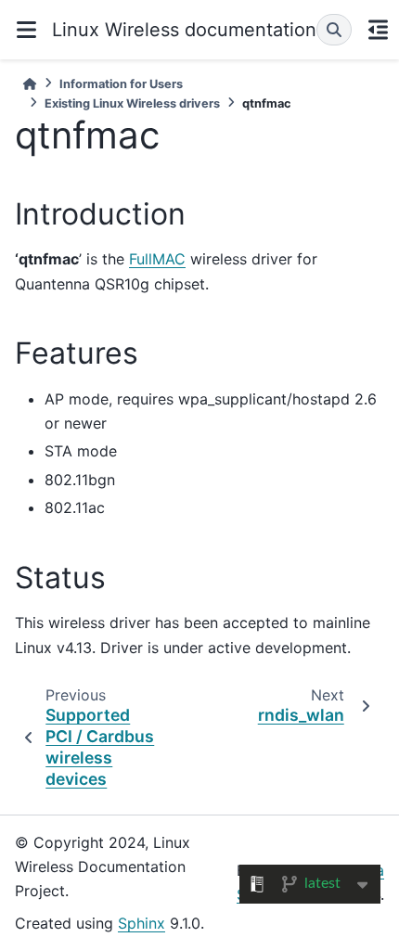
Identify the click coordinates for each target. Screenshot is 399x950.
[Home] (29, 84)
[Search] (334, 29)
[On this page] (378, 29)
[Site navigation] (26, 29)
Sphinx (141, 923)
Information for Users (121, 84)
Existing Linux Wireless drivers (132, 103)
